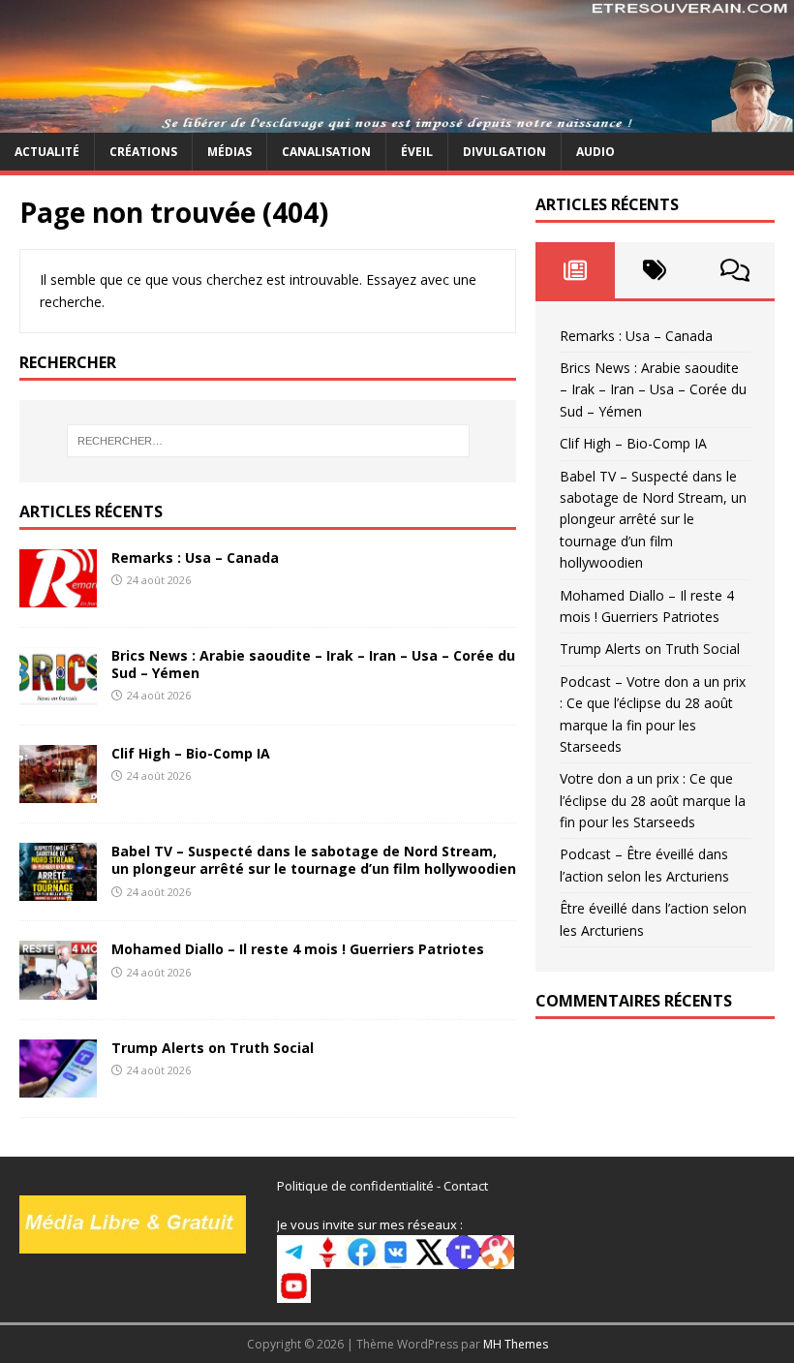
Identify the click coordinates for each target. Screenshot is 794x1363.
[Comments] (735, 270)
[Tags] (654, 270)
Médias (229, 151)
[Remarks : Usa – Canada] (58, 596)
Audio (595, 151)
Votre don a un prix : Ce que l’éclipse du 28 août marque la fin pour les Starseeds (653, 800)
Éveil (417, 151)
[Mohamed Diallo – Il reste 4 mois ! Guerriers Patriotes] (58, 987)
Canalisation (326, 151)
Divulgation (504, 151)
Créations (143, 151)
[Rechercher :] (268, 440)
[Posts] (575, 270)
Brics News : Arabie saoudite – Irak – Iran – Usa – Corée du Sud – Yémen (313, 664)
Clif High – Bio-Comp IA (190, 753)
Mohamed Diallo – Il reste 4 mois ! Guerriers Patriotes (297, 949)
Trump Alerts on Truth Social (212, 1047)
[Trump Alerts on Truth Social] (58, 1085)
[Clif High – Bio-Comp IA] (58, 792)
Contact (465, 1185)
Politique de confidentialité (355, 1185)
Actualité (47, 151)
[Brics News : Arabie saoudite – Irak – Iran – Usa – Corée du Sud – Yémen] (58, 694)
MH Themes (515, 1344)
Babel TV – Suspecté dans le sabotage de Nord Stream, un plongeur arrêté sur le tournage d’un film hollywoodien (313, 860)
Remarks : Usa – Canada (195, 557)
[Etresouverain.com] (397, 120)
